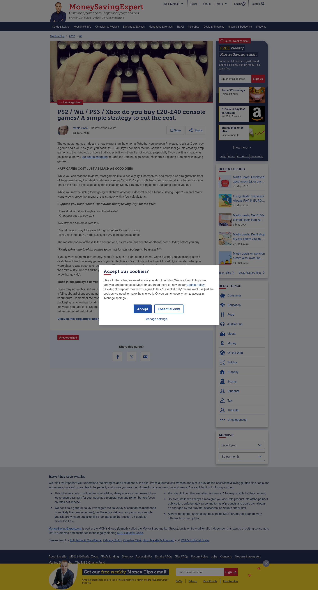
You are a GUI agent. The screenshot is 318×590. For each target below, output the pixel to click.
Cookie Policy (195, 285)
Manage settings (156, 319)
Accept (142, 309)
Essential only (169, 309)
